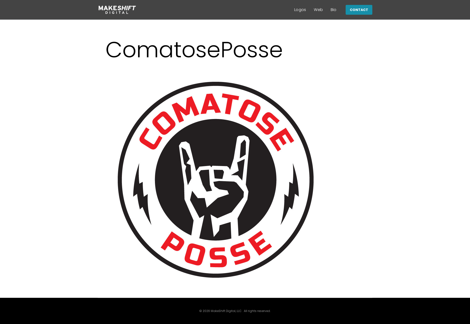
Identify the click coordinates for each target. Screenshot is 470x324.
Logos (300, 9)
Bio (334, 9)
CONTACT (359, 9)
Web (318, 9)
